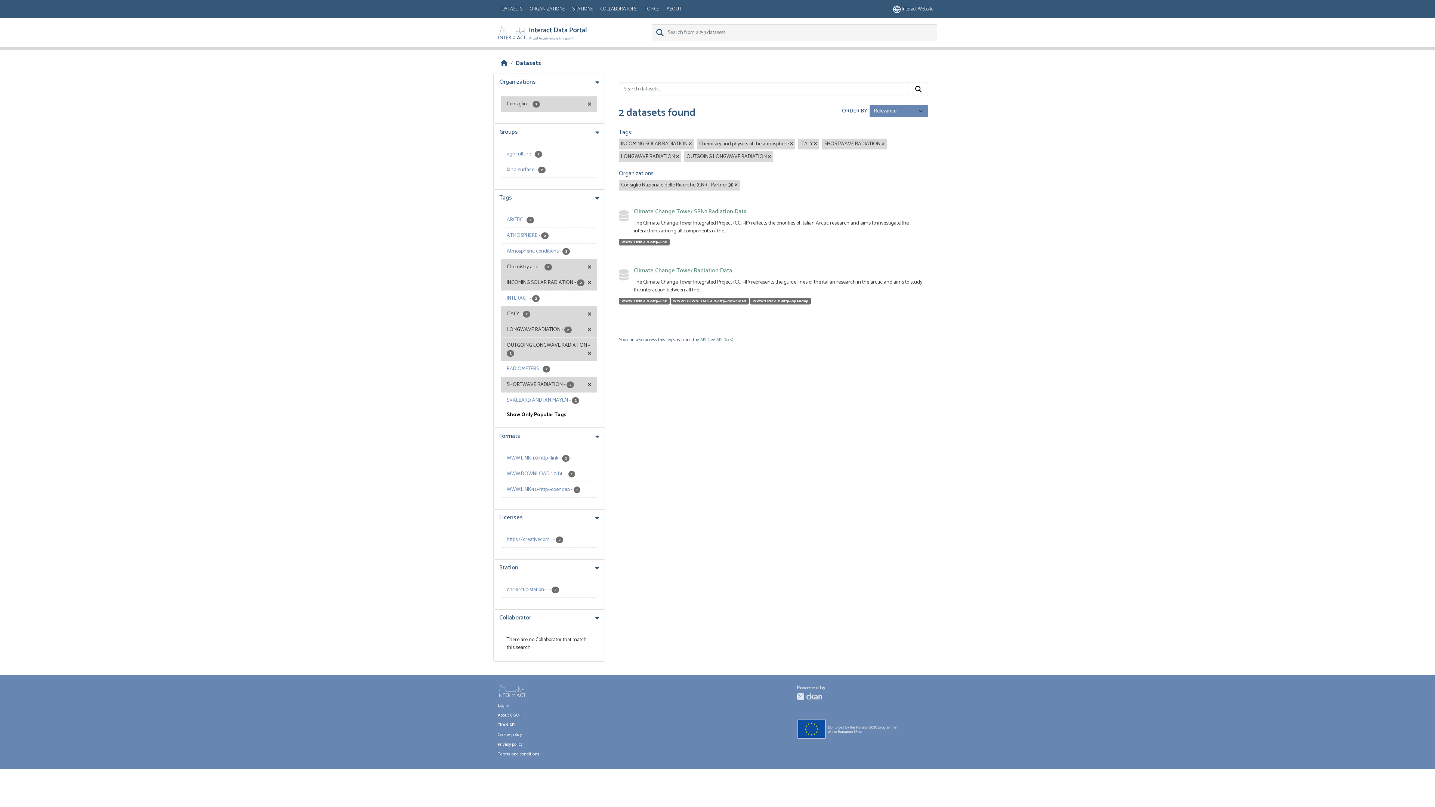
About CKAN (509, 715)
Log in (503, 705)
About (674, 9)
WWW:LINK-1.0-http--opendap (780, 301)
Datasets (512, 9)
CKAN (809, 697)
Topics (652, 9)
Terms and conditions (518, 754)
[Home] (504, 63)
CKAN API (506, 725)
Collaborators (619, 9)
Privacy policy (510, 744)
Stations (583, 9)
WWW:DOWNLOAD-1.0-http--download (709, 301)
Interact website (917, 9)
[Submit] (918, 89)
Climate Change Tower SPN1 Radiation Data (690, 212)
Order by (854, 111)
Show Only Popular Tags (537, 415)
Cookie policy (510, 734)
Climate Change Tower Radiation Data (683, 271)
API (703, 339)
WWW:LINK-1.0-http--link (644, 242)
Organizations (547, 9)
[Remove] (690, 144)
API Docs (724, 339)
